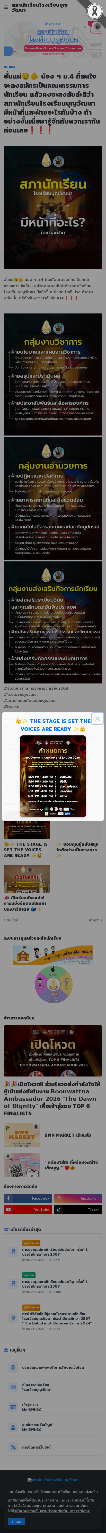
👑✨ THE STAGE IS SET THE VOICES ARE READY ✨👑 (53, 725)
